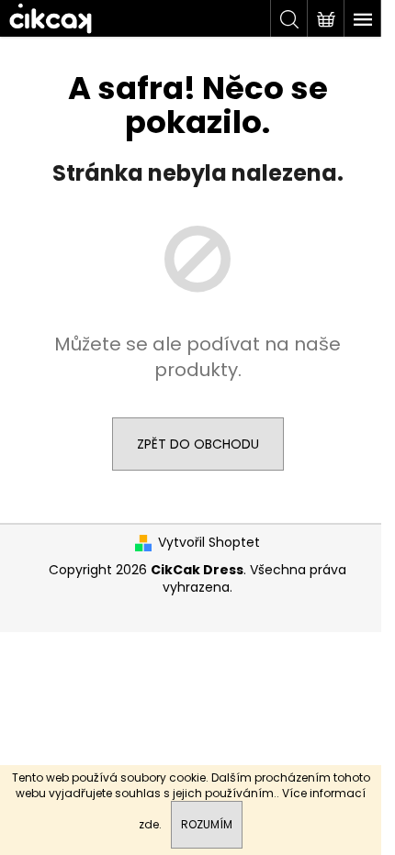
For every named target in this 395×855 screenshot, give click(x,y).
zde (149, 824)
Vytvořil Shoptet (209, 542)
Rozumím (206, 824)
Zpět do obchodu (198, 444)
